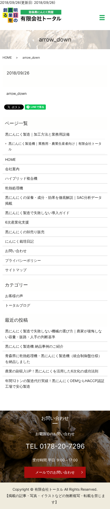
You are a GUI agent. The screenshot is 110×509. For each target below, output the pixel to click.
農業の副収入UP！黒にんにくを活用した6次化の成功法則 (51, 371)
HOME (7, 57)
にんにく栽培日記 (19, 241)
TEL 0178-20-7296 (55, 446)
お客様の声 (14, 296)
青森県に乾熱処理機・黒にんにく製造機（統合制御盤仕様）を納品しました (53, 358)
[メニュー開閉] (102, 17)
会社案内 (12, 169)
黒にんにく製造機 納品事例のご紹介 (34, 346)
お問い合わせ (16, 251)
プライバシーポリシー (23, 260)
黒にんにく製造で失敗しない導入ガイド (37, 213)
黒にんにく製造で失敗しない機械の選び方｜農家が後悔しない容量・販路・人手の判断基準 (53, 334)
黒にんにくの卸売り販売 (25, 232)
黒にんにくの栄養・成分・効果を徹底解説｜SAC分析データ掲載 (53, 200)
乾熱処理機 (14, 188)
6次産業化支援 (17, 222)
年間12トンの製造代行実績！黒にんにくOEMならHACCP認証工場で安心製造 (54, 383)
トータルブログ (17, 305)
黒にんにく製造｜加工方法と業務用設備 (37, 134)
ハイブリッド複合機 (21, 178)
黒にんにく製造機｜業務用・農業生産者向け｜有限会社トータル (55, 146)
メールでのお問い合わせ (55, 472)
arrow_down (16, 93)
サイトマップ (16, 270)
